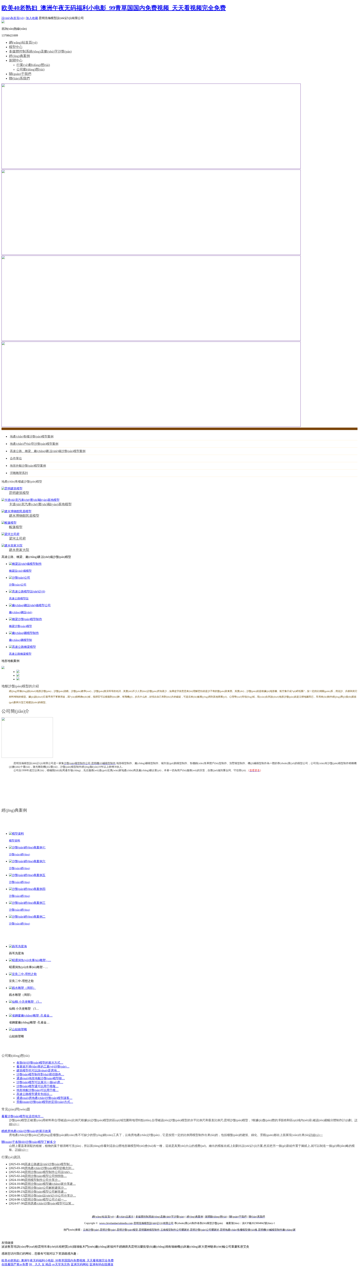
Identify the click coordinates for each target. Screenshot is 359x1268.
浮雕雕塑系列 (19, 473)
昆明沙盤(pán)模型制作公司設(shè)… (49, 1172)
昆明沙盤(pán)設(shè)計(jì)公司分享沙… (50, 1195)
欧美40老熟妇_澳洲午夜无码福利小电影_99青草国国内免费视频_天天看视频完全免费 (113, 7)
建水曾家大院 (19, 550)
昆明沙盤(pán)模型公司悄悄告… (46, 1176)
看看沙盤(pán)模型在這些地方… (22, 1116)
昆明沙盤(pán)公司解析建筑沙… (46, 1187)
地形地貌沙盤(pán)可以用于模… (37, 1090)
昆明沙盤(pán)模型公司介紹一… (46, 1199)
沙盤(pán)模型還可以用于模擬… (37, 1086)
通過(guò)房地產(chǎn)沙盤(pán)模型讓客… (44, 1098)
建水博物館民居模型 (24, 516)
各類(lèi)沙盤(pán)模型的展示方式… (39, 1062)
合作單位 (16, 458)
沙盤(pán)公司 (17, 584)
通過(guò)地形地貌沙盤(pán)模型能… (40, 1078)
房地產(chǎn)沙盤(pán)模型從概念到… (49, 1168)
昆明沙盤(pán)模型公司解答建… (46, 1191)
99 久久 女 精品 (40, 1264)
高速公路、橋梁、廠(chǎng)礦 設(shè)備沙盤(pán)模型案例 (47, 451)
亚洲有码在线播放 (101, 1264)
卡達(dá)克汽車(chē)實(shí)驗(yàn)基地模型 (40, 504)
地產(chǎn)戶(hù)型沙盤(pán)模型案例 (34, 443)
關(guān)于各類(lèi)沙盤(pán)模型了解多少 (28, 1141)
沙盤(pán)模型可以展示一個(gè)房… (39, 1082)
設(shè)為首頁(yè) (12, 18)
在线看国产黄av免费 (14, 1264)
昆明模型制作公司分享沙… (43, 1179)
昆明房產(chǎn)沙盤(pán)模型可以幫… (49, 1203)
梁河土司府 (17, 538)
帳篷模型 (15, 527)
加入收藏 (32, 18)
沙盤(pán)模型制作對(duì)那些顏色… (40, 1074)
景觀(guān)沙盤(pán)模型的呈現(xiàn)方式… (44, 1101)
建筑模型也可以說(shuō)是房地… (38, 1070)
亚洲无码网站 (80, 1264)
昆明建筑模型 (19, 493)
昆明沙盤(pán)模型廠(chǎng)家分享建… (50, 1183)
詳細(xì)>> (316, 1135)
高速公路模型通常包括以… (34, 1094)
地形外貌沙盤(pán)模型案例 (28, 465)
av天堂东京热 (61, 1264)
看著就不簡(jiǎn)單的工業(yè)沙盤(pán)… (42, 1066)
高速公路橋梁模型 (20, 653)
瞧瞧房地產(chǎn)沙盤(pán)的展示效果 (26, 1131)
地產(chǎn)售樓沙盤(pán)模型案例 (31, 436)
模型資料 (14, 840)
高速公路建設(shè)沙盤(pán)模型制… (49, 1164)
